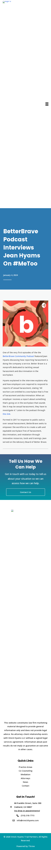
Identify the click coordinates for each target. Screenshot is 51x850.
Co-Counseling (25, 770)
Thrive (31, 846)
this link (6, 414)
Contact (25, 785)
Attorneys (25, 778)
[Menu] (47, 104)
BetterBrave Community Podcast (18, 356)
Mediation (25, 774)
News (25, 782)
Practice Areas (25, 767)
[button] (25, 492)
